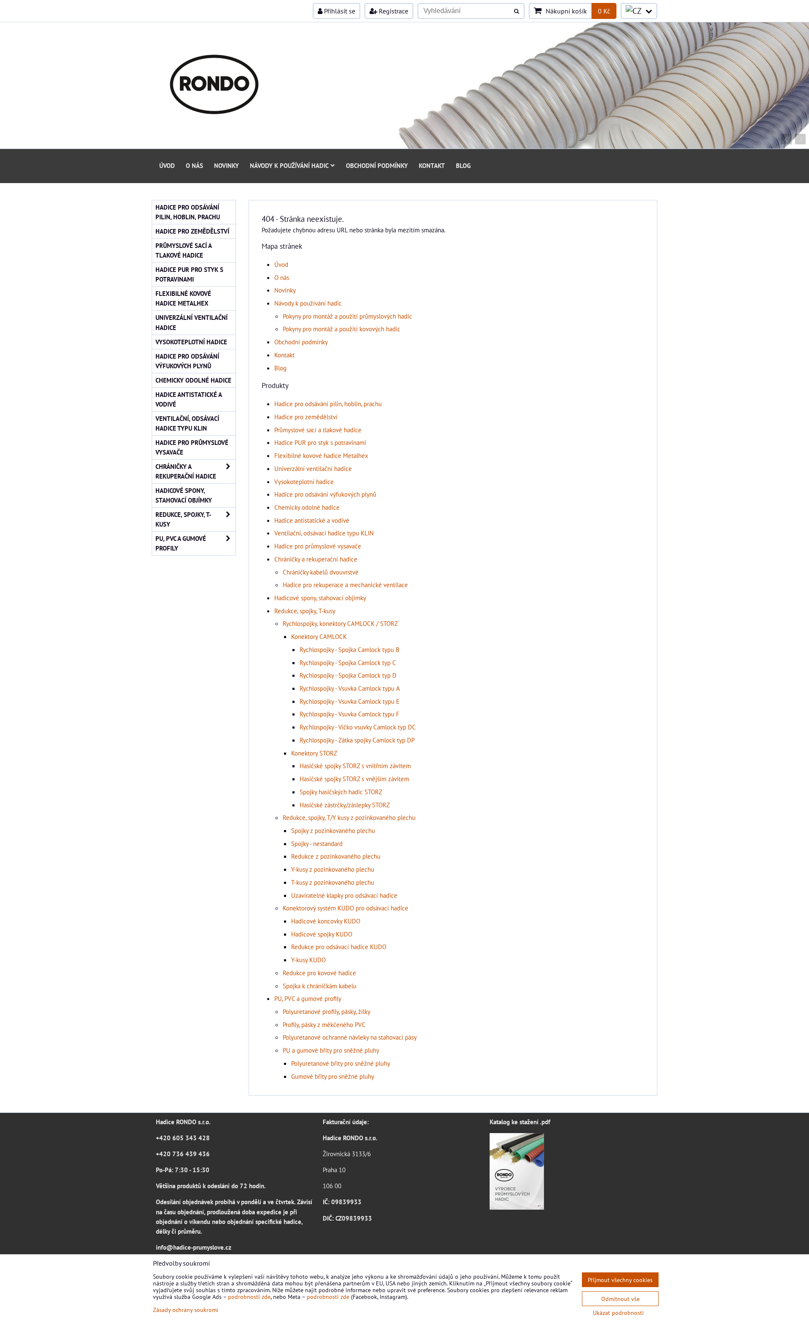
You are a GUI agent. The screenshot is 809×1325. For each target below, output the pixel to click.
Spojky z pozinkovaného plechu (333, 830)
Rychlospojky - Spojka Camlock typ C (348, 662)
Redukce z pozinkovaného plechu (335, 856)
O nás (194, 165)
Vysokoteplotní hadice (304, 481)
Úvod (167, 165)
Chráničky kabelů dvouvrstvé (321, 572)
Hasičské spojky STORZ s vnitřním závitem (355, 765)
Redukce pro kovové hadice (319, 972)
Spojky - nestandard (317, 843)
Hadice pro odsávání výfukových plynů (325, 494)
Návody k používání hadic (289, 165)
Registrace (392, 11)
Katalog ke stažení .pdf (520, 1121)
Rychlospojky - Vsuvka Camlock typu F (349, 714)
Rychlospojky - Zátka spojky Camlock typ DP (357, 740)
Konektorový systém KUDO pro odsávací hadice (345, 908)
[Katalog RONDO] (517, 1207)
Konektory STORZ (314, 753)
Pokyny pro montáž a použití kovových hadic (341, 329)
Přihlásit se (338, 11)
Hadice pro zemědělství (306, 416)
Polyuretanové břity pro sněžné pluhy (340, 1063)
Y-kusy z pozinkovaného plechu (332, 869)
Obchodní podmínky (377, 165)
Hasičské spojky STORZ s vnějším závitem (354, 778)
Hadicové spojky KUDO (321, 934)
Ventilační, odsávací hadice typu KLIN (324, 533)
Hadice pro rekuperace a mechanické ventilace (345, 584)
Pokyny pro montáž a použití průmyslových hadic (347, 316)
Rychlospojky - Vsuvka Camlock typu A (350, 688)
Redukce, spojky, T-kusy (304, 611)
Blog (463, 165)
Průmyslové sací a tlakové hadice (318, 430)
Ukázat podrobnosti (618, 1312)
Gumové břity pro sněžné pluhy (332, 1076)
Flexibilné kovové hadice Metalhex (321, 455)
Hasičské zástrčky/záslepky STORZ (345, 805)
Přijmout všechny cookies (620, 1280)
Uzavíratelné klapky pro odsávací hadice (344, 895)
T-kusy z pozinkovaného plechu (332, 882)
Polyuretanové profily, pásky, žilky (326, 1011)
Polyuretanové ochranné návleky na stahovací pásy (350, 1037)
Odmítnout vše (620, 1299)
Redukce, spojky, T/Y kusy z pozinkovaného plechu (349, 817)
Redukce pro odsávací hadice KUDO (338, 946)
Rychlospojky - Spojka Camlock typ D (348, 675)
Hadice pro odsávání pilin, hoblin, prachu (328, 403)
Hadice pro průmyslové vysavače (317, 546)
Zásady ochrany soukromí (185, 1310)
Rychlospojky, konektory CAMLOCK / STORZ (340, 623)
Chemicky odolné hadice (307, 507)
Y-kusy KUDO (308, 959)
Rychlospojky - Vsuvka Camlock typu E (349, 701)
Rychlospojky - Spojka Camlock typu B (349, 649)
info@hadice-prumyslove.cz (193, 1247)
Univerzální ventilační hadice (313, 468)
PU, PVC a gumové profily (307, 998)
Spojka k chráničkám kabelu (319, 986)
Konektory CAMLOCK (319, 636)
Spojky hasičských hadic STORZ (341, 792)
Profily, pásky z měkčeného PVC (324, 1024)
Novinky (226, 165)
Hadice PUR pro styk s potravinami (320, 442)
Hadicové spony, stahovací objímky (320, 597)
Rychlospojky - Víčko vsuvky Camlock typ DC (358, 727)
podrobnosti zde (249, 1297)
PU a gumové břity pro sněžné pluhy (331, 1050)
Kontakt (432, 165)
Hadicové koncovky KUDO (325, 921)
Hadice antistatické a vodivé (311, 520)
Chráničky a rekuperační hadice (315, 559)
